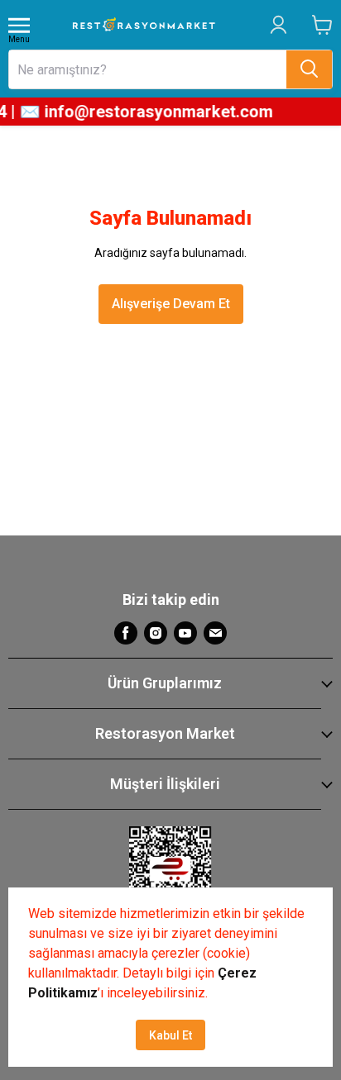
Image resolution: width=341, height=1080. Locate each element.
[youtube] (185, 633)
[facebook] (125, 633)
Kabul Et (170, 1035)
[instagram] (155, 633)
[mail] (215, 633)
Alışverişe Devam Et (171, 304)
